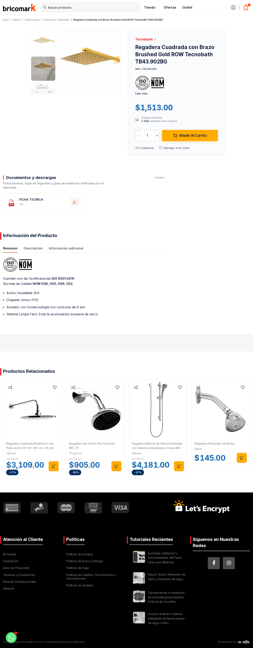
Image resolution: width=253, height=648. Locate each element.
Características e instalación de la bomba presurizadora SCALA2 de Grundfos (166, 597)
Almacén (8, 588)
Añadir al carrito (193, 136)
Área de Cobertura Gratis (19, 581)
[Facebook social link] (214, 563)
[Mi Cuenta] (233, 7)
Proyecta (75, 453)
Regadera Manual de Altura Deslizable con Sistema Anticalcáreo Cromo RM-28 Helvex (157, 448)
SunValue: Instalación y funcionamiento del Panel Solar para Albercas (164, 558)
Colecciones (32, 19)
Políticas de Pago (77, 568)
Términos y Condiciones (19, 575)
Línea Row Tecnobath (56, 19)
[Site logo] (19, 7)
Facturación (10, 561)
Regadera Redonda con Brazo (214, 443)
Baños (17, 19)
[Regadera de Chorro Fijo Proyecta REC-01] (95, 409)
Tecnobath (144, 39)
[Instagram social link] (229, 563)
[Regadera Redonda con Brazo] (220, 409)
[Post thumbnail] (139, 558)
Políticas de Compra (79, 554)
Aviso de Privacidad (16, 568)
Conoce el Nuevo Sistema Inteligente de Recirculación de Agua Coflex (166, 618)
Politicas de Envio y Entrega (84, 561)
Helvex (11, 453)
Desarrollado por (228, 641)
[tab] (10, 248)
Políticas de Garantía (79, 585)
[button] (37, 92)
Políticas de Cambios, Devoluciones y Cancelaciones (91, 576)
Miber (198, 449)
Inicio (6, 19)
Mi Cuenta (9, 554)
